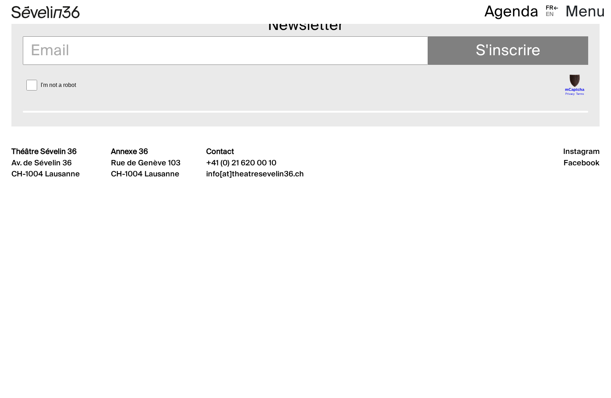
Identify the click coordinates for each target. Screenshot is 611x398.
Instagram (581, 151)
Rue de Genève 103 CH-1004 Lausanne (145, 162)
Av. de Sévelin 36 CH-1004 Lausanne (45, 162)
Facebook (582, 163)
